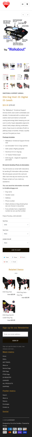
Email (14, 262)
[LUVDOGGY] (10, 6)
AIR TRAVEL (6, 362)
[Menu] (22, 4)
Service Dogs (7, 368)
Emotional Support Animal (13, 93)
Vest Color (5, 230)
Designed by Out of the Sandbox (12, 423)
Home (4, 356)
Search (5, 395)
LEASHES (6, 380)
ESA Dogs (6, 371)
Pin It (23, 257)
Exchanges (6, 404)
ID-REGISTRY (7, 377)
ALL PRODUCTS (8, 383)
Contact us (6, 407)
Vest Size (5, 221)
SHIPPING (6, 386)
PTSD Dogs (6, 374)
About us (5, 365)
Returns (5, 401)
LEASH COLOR (7, 239)
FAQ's (4, 359)
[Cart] (27, 4)
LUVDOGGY (10, 420)
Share (15, 257)
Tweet (7, 257)
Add (7, 262)
